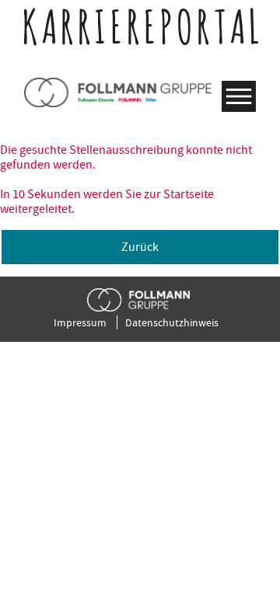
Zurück (140, 247)
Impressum (80, 322)
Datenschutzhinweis (172, 322)
